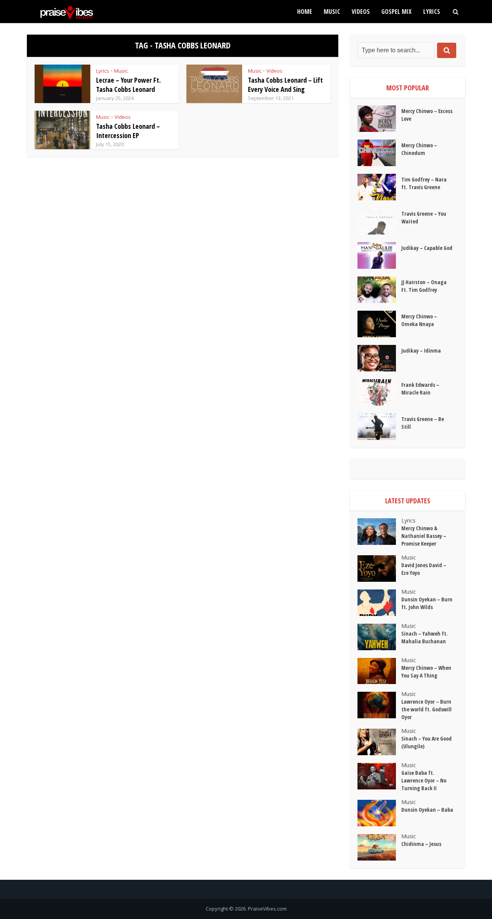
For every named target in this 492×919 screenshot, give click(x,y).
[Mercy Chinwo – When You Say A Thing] (379, 671)
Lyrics (431, 11)
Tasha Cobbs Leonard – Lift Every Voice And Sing (285, 84)
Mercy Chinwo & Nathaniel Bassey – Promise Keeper (423, 535)
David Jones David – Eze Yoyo (423, 568)
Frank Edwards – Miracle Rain (420, 388)
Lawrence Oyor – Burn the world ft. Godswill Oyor (426, 709)
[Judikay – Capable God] (379, 255)
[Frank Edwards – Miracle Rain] (379, 392)
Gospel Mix (396, 11)
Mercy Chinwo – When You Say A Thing (426, 671)
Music (332, 11)
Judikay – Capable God (426, 247)
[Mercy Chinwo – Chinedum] (379, 153)
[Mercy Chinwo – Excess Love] (379, 118)
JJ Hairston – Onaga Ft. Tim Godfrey (424, 285)
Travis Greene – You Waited (423, 217)
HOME (304, 11)
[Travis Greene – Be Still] (379, 426)
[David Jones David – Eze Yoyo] (379, 568)
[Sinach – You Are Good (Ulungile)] (379, 742)
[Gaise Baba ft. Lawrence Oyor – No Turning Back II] (379, 776)
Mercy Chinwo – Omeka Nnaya (419, 320)
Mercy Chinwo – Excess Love (426, 114)
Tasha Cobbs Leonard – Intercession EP (128, 131)
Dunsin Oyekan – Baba (427, 809)
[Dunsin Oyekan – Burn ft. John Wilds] (379, 602)
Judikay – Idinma (421, 350)
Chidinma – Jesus (421, 843)
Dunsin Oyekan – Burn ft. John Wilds (426, 603)
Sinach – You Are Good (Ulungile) (426, 742)
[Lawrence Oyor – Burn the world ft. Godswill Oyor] (379, 705)
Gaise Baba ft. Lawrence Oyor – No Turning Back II (423, 780)
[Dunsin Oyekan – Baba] (379, 813)
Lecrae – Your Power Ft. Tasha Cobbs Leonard (128, 84)
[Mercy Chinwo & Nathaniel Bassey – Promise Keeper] (379, 531)
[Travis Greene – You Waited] (379, 221)
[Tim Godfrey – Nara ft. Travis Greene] (379, 187)
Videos (361, 11)
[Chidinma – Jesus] (379, 847)
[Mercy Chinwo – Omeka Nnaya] (379, 324)
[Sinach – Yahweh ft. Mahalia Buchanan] (379, 637)
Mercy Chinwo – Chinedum (419, 149)
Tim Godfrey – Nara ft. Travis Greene (424, 183)
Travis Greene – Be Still (422, 422)
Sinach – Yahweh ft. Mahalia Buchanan (424, 637)
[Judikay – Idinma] (379, 358)
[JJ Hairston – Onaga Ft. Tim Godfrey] (379, 289)
